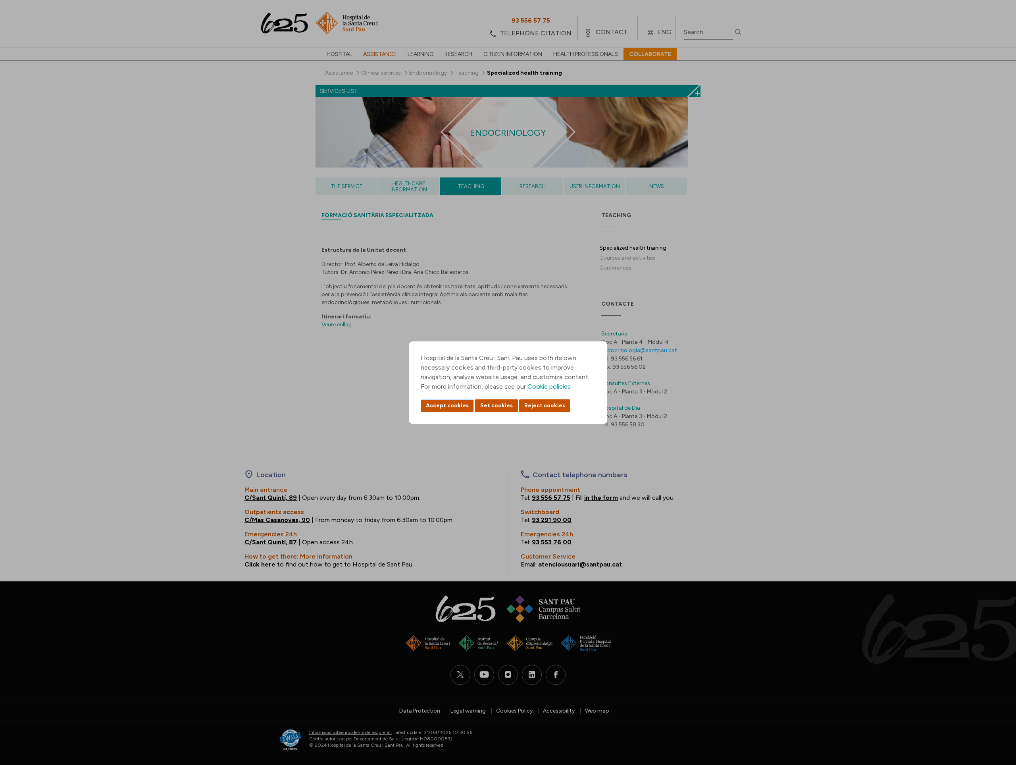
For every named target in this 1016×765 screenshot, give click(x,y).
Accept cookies (447, 405)
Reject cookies (544, 405)
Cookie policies (549, 386)
